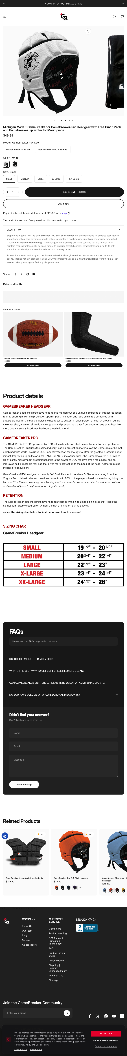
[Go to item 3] (65, 120)
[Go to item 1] (58, 120)
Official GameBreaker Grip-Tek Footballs (20, 359)
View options (33, 365)
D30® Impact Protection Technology (56, 941)
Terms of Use (56, 975)
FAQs (31, 641)
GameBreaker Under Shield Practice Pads (24, 878)
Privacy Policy (56, 960)
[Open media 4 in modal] (88, 31)
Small (9, 178)
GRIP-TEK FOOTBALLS (61, 3)
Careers (26, 940)
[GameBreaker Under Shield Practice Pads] (26, 851)
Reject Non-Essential (106, 1040)
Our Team (27, 930)
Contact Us (55, 928)
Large (41, 178)
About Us (27, 926)
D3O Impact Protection (53, 451)
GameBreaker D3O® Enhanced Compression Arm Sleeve (89, 359)
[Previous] (4, 3)
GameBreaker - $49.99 (18, 149)
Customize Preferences (106, 1046)
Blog (24, 935)
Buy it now (63, 203)
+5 (80, 888)
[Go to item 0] (54, 120)
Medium (25, 178)
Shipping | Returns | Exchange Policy (58, 968)
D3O (74, 459)
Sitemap (53, 980)
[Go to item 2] (62, 120)
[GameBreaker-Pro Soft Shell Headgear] (74, 851)
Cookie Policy (36, 1049)
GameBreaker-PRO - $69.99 (52, 149)
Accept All (106, 1034)
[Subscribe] (67, 1013)
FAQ (51, 948)
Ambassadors (29, 944)
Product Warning (58, 933)
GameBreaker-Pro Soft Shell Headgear (71, 878)
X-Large (56, 178)
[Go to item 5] (69, 120)
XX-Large (74, 178)
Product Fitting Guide (57, 954)
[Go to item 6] (73, 120)
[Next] (122, 3)
